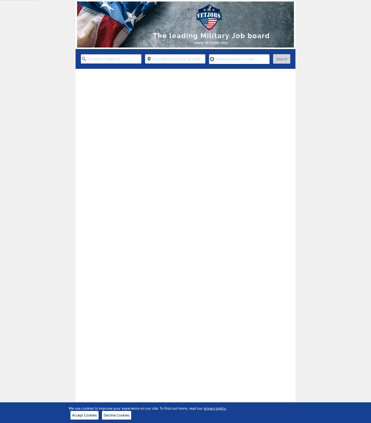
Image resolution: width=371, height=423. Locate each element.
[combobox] (111, 59)
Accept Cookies (84, 415)
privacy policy (215, 408)
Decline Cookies (116, 415)
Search (281, 59)
